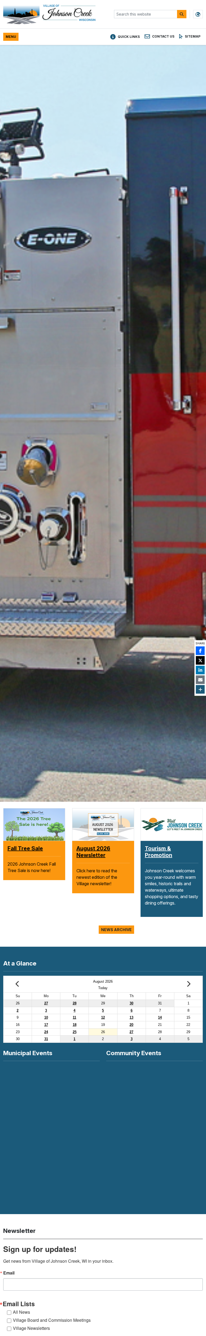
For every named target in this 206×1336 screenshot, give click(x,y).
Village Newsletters (31, 1328)
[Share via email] (200, 680)
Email (8, 1273)
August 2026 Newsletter (29, 851)
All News (21, 1312)
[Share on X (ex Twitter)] (200, 660)
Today (103, 988)
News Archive (116, 929)
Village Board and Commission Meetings (52, 1320)
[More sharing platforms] (200, 689)
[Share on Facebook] (200, 651)
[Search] (182, 14)
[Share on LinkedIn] (200, 670)
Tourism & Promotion (158, 851)
